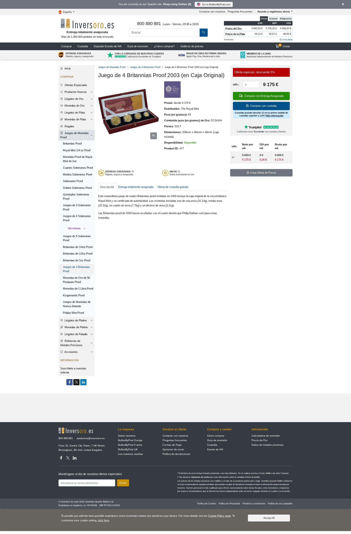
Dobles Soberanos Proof (77, 187)
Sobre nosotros (126, 435)
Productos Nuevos (75, 91)
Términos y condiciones (253, 503)
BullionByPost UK (128, 449)
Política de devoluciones (176, 454)
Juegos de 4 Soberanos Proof (77, 218)
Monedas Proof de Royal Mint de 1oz (77, 159)
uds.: (236, 84)
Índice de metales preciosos (268, 444)
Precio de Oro (259, 440)
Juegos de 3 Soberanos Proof (77, 207)
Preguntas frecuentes (240, 11)
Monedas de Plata (75, 119)
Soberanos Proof (73, 181)
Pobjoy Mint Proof (73, 312)
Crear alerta (287, 39)
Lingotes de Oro (73, 98)
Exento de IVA (108, 46)
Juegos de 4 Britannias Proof (145, 67)
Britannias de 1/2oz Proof (78, 253)
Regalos (69, 126)
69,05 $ (287, 34)
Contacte (212, 11)
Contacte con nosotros (175, 435)
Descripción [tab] (107, 186)
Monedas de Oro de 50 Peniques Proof (76, 279)
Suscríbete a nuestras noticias (73, 370)
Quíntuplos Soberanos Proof (76, 196)
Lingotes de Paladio (75, 334)
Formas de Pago (172, 444)
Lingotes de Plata (74, 112)
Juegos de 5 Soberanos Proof (77, 238)
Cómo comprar (215, 435)
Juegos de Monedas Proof (112, 67)
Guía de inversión (137, 46)
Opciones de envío (173, 449)
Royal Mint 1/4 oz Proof (76, 150)
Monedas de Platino (76, 327)
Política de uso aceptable (280, 503)
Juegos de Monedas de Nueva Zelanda (76, 304)
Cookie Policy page (219, 515)
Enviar (123, 482)
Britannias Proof (72, 143)
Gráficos (192, 46)
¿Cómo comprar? (164, 46)
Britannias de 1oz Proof (76, 260)
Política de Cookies (206, 503)
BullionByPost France (130, 444)
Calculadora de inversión (266, 435)
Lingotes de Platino (75, 320)
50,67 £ (273, 34)
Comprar (66, 46)
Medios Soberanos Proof (77, 174)
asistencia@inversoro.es (91, 438)
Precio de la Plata (235, 34)
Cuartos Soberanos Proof (78, 167)
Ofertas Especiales (75, 85)
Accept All (269, 517)
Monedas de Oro (74, 105)
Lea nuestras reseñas (130, 454)
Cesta (285, 46)
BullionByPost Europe (130, 440)
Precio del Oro (233, 28)
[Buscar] (204, 33)
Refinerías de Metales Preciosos (71, 343)
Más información (274, 115)
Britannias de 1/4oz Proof (78, 247)
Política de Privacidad (229, 503)
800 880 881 (65, 438)
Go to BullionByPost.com (216, 4)
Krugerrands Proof (74, 295)
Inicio (67, 68)
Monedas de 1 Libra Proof (78, 288)
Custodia (82, 46)
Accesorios (71, 351)
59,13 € (258, 34)
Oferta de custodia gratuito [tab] (172, 186)
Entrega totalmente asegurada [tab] (136, 186)
